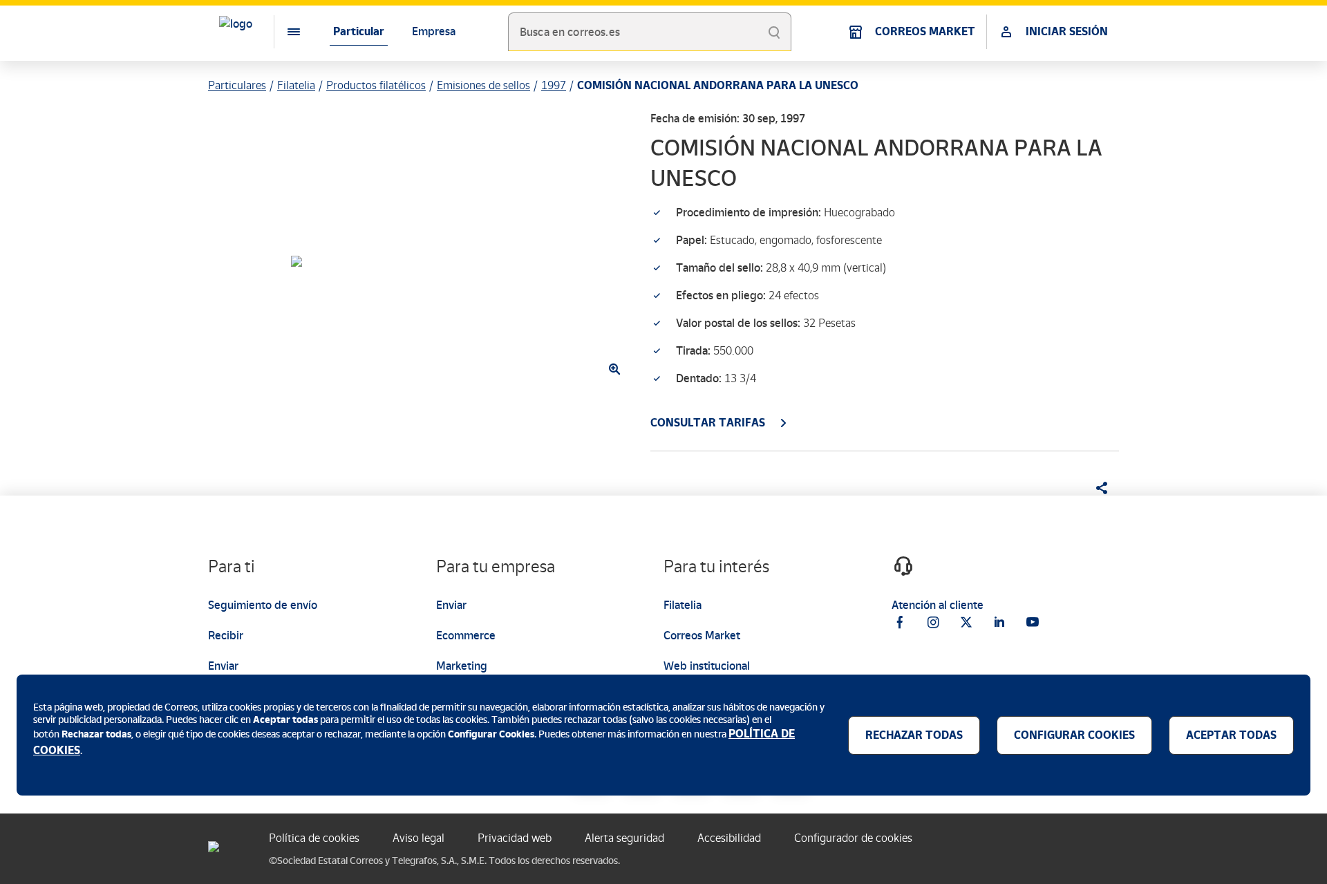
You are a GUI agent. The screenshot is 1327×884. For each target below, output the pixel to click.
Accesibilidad (729, 838)
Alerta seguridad (624, 838)
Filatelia (296, 85)
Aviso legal (418, 838)
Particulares (237, 85)
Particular (358, 31)
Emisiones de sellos (483, 85)
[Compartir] (1097, 488)
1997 (553, 85)
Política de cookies (314, 838)
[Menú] (282, 32)
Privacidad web (515, 838)
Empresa (433, 31)
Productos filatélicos (376, 85)
